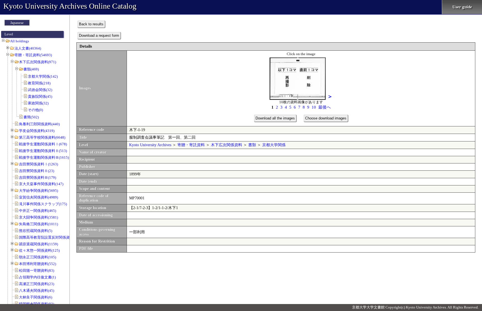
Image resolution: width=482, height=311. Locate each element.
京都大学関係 (274, 145)
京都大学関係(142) (43, 76)
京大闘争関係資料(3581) (38, 217)
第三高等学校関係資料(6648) (42, 137)
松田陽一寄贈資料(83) (36, 270)
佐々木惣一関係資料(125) (39, 250)
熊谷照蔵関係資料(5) (35, 231)
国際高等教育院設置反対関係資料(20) (49, 237)
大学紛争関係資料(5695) (38, 190)
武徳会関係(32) (40, 90)
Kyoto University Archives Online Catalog (69, 6)
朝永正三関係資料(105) (37, 257)
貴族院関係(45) (40, 96)
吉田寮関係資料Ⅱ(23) (36, 171)
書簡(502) (31, 117)
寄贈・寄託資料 (191, 145)
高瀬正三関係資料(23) (36, 284)
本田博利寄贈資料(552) (37, 264)
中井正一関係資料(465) (37, 211)
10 (314, 107)
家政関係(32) (38, 103)
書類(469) (31, 69)
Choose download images (325, 118)
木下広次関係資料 (226, 145)
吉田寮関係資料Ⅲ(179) (37, 177)
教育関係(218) (39, 83)
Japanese (17, 23)
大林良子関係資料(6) (35, 297)
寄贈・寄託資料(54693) (33, 55)
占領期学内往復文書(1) (37, 277)
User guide (462, 7)
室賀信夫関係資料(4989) (38, 197)
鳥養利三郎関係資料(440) (39, 124)
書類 (252, 145)
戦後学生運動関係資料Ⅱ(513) (43, 151)
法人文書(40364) (28, 48)
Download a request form (99, 35)
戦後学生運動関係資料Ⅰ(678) (43, 144)
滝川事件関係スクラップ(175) (43, 204)
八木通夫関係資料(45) (36, 290)
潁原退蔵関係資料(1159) (38, 244)
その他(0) (35, 110)
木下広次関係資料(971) (37, 62)
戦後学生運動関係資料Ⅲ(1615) (44, 157)
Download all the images (275, 118)
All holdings (19, 41)
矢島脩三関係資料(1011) (38, 224)
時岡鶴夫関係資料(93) (36, 304)
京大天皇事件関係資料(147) (41, 184)
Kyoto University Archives (150, 145)
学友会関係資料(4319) (36, 131)
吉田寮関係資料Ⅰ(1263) (38, 164)
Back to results (91, 24)
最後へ (324, 107)
